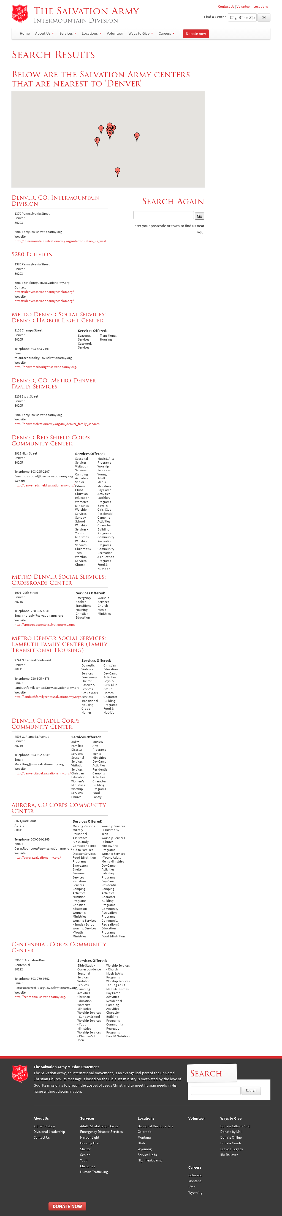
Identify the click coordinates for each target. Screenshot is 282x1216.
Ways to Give (139, 33)
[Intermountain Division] (20, 14)
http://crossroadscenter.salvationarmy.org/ (45, 624)
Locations (260, 6)
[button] (110, 135)
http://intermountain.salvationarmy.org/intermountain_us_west (60, 241)
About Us (42, 33)
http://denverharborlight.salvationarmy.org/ (46, 367)
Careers (165, 33)
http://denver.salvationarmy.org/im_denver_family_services (57, 424)
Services (66, 33)
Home (25, 33)
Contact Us (226, 6)
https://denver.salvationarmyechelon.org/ (44, 292)
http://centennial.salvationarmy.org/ (40, 997)
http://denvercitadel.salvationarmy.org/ (43, 773)
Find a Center (215, 17)
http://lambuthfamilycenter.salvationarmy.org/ (48, 697)
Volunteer (244, 6)
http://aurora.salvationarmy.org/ (38, 857)
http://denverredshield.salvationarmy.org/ (45, 485)
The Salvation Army (88, 14)
